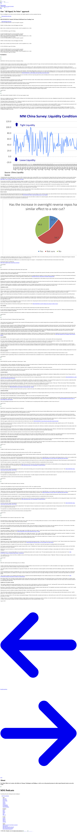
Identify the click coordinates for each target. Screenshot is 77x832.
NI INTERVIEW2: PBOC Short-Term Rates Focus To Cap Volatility (35, 194)
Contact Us (9, 6)
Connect (1, 6)
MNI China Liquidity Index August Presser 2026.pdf (9, 262)
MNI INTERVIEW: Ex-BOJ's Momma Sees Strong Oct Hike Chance (45, 303)
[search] (1, 3)
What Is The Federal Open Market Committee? (10, 824)
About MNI (4, 798)
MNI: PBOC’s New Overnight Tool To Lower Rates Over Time (11, 179)
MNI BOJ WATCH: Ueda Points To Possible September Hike (43, 276)
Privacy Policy (5, 800)
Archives (4, 802)
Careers (12, 6)
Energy (4, 809)
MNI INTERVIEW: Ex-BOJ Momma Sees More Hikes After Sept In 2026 (35, 72)
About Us (5, 6)
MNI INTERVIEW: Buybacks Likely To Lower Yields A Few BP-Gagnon (39, 542)
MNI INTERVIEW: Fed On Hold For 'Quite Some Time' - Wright (21, 386)
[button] (38, 1)
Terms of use (5, 799)
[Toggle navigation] (0, 4)
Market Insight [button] (3, 5)
